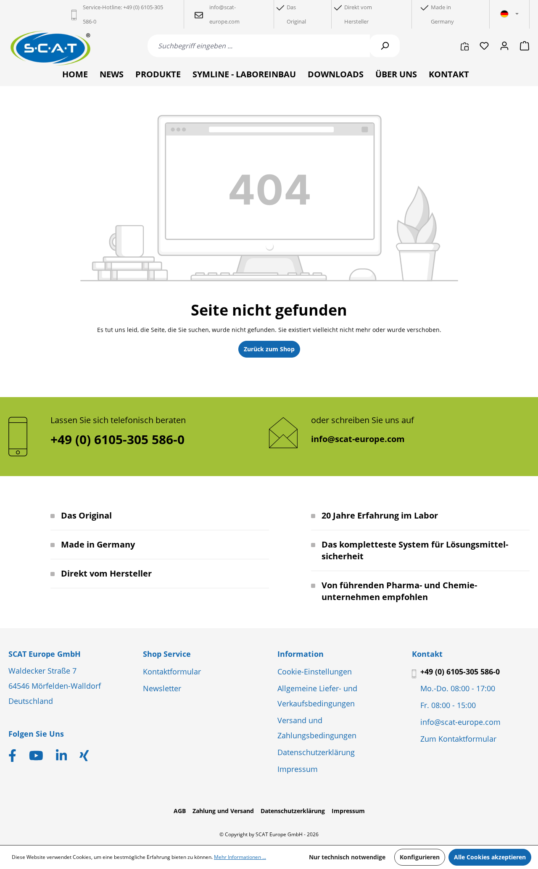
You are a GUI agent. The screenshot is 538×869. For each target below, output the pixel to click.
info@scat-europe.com (358, 439)
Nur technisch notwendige (347, 857)
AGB (180, 811)
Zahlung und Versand (223, 811)
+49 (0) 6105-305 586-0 (460, 671)
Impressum (297, 769)
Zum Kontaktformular (458, 739)
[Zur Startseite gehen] (50, 48)
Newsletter (162, 688)
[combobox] (259, 45)
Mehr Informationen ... (240, 857)
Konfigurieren (420, 857)
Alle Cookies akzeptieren (490, 857)
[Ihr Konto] (504, 45)
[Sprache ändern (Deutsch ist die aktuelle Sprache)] (509, 14)
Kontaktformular (172, 671)
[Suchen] (384, 45)
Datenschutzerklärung (316, 752)
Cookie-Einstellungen (314, 671)
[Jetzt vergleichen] (464, 45)
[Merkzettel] (484, 45)
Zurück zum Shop (269, 349)
